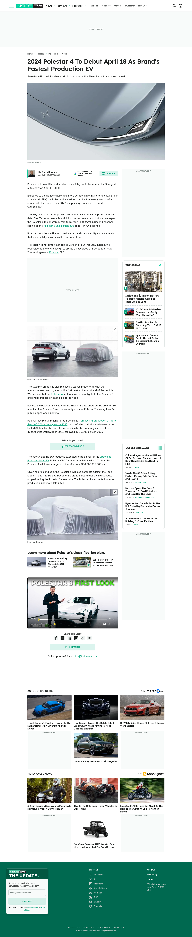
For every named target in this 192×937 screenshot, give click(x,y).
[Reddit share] (82, 638)
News (49, 5)
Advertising (152, 874)
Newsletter (129, 6)
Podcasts (106, 6)
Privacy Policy (32, 907)
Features (77, 5)
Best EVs (142, 6)
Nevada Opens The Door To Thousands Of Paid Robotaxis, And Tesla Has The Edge (141, 491)
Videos (94, 6)
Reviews (62, 5)
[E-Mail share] (89, 638)
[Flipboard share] (76, 638)
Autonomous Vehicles (144, 497)
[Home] (29, 5)
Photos (117, 6)
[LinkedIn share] (69, 638)
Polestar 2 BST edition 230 (58, 225)
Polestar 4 (53, 54)
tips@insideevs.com (86, 656)
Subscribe (27, 901)
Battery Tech (140, 482)
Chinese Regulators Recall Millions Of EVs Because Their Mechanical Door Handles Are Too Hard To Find (143, 459)
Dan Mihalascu (49, 172)
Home (30, 54)
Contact (150, 879)
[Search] (174, 5)
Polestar (40, 54)
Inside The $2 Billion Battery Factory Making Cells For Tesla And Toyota (141, 476)
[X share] (62, 638)
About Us (151, 870)
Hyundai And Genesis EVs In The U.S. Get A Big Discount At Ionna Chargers (142, 506)
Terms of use (118, 927)
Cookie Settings (103, 927)
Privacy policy (74, 927)
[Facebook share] (55, 638)
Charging (139, 512)
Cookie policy (88, 927)
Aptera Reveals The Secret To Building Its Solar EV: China (141, 520)
